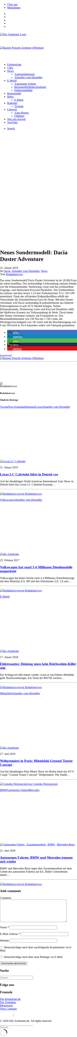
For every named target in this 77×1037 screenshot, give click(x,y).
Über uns (12, 4)
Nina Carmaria (8, 1008)
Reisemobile (14, 93)
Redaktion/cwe (14, 274)
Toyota (4, 406)
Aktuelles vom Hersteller (28, 77)
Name (4, 927)
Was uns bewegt (16, 119)
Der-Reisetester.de (10, 999)
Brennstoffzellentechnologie (30, 87)
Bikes (10, 96)
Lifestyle (12, 109)
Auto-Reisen (21, 112)
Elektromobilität (23, 90)
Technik (18, 106)
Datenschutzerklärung (26, 1014)
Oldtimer (19, 115)
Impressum (6, 1014)
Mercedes (33, 790)
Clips (10, 67)
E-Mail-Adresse (10, 933)
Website (4, 940)
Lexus (38, 406)
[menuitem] (42, 4)
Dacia (7, 271)
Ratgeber (12, 103)
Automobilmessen (24, 74)
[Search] (16, 977)
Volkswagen (7, 499)
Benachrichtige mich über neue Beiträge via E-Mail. (33, 956)
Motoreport (6, 1005)
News (10, 70)
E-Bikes (18, 99)
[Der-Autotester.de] (38, 38)
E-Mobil (12, 80)
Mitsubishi (6, 693)
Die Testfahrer (8, 1002)
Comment (5, 897)
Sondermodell (6, 355)
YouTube (12, 122)
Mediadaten (13, 7)
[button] (13, 332)
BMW (3, 790)
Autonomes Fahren (25, 83)
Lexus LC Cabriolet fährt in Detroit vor (29, 474)
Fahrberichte (14, 64)
